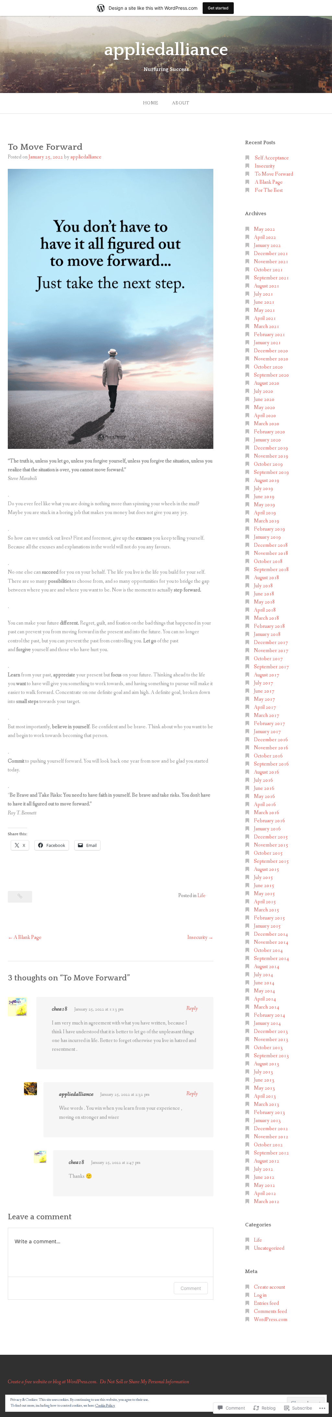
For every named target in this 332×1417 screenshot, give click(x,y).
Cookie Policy (105, 1405)
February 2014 (269, 1015)
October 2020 (268, 367)
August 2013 (266, 1063)
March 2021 (266, 326)
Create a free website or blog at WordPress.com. (52, 1381)
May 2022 (264, 229)
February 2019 (269, 529)
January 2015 (267, 926)
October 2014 (268, 950)
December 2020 (271, 350)
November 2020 (271, 359)
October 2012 (268, 1145)
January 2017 (267, 731)
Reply (192, 1008)
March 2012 (266, 1201)
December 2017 (271, 642)
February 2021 (269, 334)
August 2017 (266, 675)
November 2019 (271, 456)
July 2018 (263, 585)
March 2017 (266, 715)
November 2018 (271, 553)
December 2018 (271, 545)
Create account (269, 1287)
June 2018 (264, 594)
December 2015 (271, 837)
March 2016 (266, 812)
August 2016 (266, 772)
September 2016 (271, 764)
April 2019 (265, 512)
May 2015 (264, 893)
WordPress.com (270, 1319)
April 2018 (265, 610)
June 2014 (264, 982)
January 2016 (267, 829)
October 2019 (268, 464)
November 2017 (271, 650)
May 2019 (264, 504)
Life (201, 895)
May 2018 (264, 602)
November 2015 (271, 845)
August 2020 (266, 383)
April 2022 (265, 237)
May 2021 (264, 310)
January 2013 (267, 1120)
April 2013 (265, 1096)
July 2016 (263, 780)
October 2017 (268, 658)
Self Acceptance (272, 158)
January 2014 (267, 1023)
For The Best (269, 190)
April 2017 (265, 707)
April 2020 (265, 415)
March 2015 (266, 910)
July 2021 (263, 294)
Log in (260, 1295)
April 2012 (265, 1193)
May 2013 (264, 1088)
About (180, 103)
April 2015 (265, 901)
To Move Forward (274, 174)
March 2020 (266, 423)
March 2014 (266, 1007)
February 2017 (269, 723)
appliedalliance (166, 50)
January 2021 (267, 342)
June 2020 (264, 399)
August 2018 (266, 577)
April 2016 (265, 804)
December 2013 (271, 1031)
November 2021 (271, 261)
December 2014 (271, 934)
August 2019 (266, 480)
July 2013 (263, 1072)
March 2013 (266, 1104)
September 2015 (271, 861)
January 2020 (267, 440)
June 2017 (264, 691)
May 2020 (264, 407)
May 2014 (264, 991)
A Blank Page (28, 937)
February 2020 (269, 431)
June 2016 (264, 788)
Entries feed (266, 1303)
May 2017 (264, 699)
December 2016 (271, 739)
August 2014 (266, 966)
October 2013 (268, 1047)
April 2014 (265, 999)
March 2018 (266, 618)
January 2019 (267, 537)
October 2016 (268, 756)
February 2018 (269, 626)
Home (150, 103)
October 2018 (268, 561)
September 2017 (271, 666)
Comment (191, 1288)
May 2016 (264, 796)
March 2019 (266, 521)
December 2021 (271, 253)
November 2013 (271, 1039)
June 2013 (264, 1080)
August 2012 (266, 1161)
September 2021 (271, 278)
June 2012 (264, 1177)
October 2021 (268, 269)
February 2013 (269, 1112)
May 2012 (264, 1185)
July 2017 (263, 683)
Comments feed (270, 1311)
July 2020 (263, 391)
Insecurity (197, 937)
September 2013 (271, 1055)
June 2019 (264, 496)
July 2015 (263, 877)
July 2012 (263, 1169)
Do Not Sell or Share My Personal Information (144, 1381)
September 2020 (271, 375)
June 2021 (264, 302)
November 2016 (271, 747)
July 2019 (263, 488)
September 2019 (271, 472)
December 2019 (271, 448)
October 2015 (268, 853)
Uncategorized (269, 1248)
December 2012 (271, 1128)
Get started (218, 8)
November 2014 (271, 942)
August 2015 (266, 869)
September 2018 (271, 569)
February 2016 (269, 820)
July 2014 (263, 974)
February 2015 (269, 918)
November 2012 (271, 1136)
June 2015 (264, 885)
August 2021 (266, 286)
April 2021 (265, 318)
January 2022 (267, 245)
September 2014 (271, 958)
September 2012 (271, 1153)
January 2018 (267, 634)
